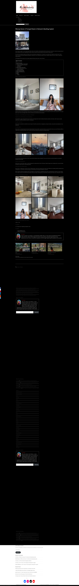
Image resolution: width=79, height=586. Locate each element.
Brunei (17, 395)
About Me (21, 15)
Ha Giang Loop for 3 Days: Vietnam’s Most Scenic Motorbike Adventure (26, 295)
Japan (17, 412)
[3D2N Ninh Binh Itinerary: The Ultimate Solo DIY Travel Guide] (23, 247)
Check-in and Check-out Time (20, 71)
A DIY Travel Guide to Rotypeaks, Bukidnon (26, 384)
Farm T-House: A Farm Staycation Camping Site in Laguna (28, 386)
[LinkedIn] (0, 293)
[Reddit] (0, 296)
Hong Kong (17, 405)
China (17, 399)
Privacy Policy (37, 15)
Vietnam (32, 257)
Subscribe (36, 312)
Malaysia (17, 421)
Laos (16, 418)
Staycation (17, 436)
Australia (17, 390)
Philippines (17, 427)
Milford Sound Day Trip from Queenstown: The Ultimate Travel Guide (25, 568)
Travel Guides (26, 15)
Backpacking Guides (19, 392)
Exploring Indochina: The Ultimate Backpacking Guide (39, 251)
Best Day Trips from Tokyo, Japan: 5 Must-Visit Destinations (24, 293)
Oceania (17, 423)
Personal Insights (18, 425)
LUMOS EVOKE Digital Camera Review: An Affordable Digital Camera (25, 289)
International (18, 410)
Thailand (17, 440)
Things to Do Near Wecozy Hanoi (20, 67)
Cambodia (17, 397)
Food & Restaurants (19, 403)
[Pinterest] (0, 291)
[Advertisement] (27, 320)
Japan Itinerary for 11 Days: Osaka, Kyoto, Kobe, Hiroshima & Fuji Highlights (27, 291)
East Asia (17, 401)
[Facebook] (0, 288)
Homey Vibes (19, 66)
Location (17, 72)
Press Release (18, 429)
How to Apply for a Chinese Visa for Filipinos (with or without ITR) (52, 261)
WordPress (47, 584)
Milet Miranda (18, 382)
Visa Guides (17, 447)
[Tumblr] (0, 294)
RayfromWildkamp (18, 388)
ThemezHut (57, 584)
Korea (17, 414)
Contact (32, 15)
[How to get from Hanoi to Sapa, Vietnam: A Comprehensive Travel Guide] (55, 247)
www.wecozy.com (22, 231)
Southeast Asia (22, 257)
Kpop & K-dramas (18, 416)
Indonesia (17, 408)
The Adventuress (23, 584)
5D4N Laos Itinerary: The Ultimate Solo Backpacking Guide (28, 380)
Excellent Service (20, 65)
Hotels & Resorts (17, 257)
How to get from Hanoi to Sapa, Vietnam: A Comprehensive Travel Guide (53, 252)
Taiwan (17, 438)
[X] (0, 290)
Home (17, 15)
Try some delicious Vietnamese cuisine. (22, 68)
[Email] (0, 298)
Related (18, 74)
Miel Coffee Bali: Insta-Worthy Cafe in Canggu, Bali (24, 261)
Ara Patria (17, 380)
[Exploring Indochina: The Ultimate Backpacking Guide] (39, 247)
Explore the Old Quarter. (20, 69)
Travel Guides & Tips (27, 257)
